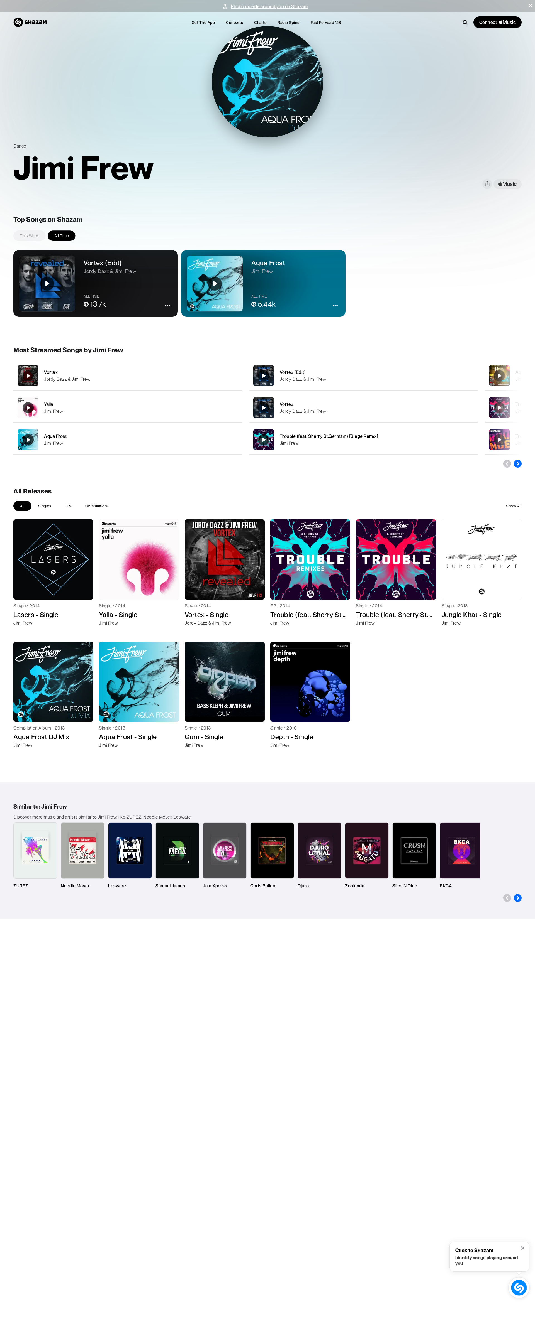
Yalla (48, 404)
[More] (211, 376)
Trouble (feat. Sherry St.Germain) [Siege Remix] (329, 436)
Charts (260, 22)
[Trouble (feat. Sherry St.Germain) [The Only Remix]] (499, 439)
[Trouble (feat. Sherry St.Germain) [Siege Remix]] (363, 439)
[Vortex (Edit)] (363, 375)
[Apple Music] (23, 633)
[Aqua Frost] (127, 439)
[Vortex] (127, 375)
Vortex (51, 372)
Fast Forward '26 (326, 22)
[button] (530, 5)
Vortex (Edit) (293, 372)
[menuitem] (203, 22)
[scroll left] (507, 464)
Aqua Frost (55, 436)
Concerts (234, 22)
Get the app (203, 22)
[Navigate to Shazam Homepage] (30, 22)
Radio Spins (289, 22)
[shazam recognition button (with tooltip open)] (519, 1288)
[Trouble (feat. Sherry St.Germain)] (499, 407)
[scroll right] (518, 464)
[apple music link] (507, 184)
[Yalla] (127, 407)
